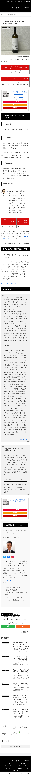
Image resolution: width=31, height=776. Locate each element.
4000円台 (17, 614)
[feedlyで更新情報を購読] (8, 626)
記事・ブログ (8, 768)
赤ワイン (26, 619)
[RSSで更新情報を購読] (23, 626)
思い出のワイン (23, 765)
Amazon (15, 104)
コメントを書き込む (15, 746)
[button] (27, 426)
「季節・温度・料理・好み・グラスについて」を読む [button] (16, 243)
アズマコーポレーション (18, 616)
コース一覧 (8, 765)
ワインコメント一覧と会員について (11, 283)
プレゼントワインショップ (11, 580)
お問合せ (15, 770)
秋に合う (19, 619)
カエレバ (21, 97)
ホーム (8, 763)
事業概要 (23, 763)
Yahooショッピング (15, 101)
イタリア (5, 619)
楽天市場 (15, 107)
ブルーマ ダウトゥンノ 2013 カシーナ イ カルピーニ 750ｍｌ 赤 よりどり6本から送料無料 (18, 93)
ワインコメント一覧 (7, 614)
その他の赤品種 (6, 616)
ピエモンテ (12, 619)
